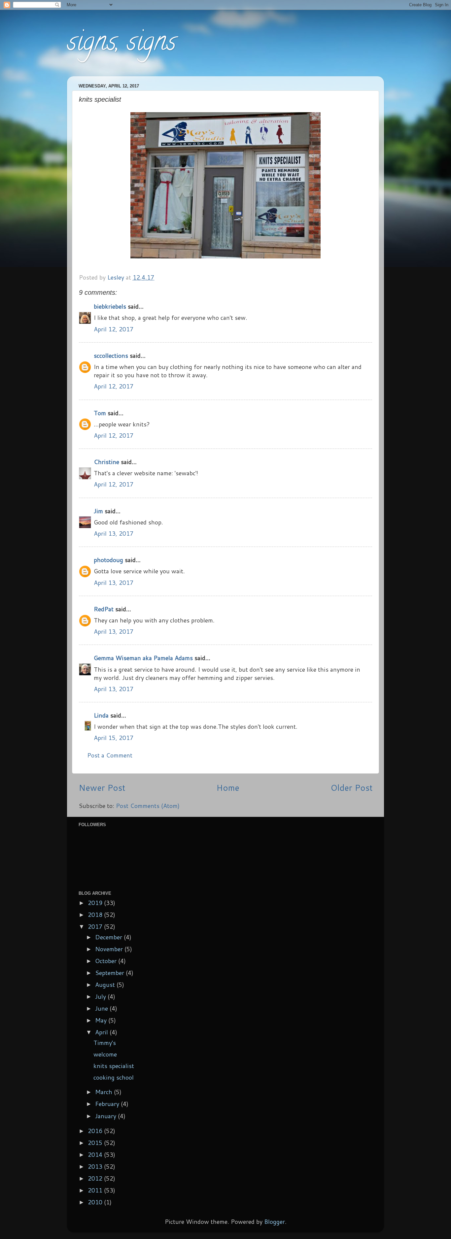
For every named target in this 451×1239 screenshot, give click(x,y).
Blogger (274, 1221)
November (109, 949)
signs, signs (121, 44)
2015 (96, 1142)
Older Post (351, 787)
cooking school (113, 1077)
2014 (96, 1154)
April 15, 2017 (113, 737)
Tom (100, 413)
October (106, 960)
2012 (96, 1178)
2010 (96, 1202)
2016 (96, 1130)
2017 (96, 926)
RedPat (104, 609)
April (102, 1032)
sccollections (111, 355)
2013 (96, 1166)
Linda (101, 715)
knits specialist (113, 1065)
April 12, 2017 (113, 329)
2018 (96, 914)
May (101, 1020)
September (110, 972)
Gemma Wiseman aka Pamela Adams (143, 657)
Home (227, 787)
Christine (106, 461)
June (102, 1008)
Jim (98, 511)
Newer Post (102, 787)
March (104, 1092)
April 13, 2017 (113, 533)
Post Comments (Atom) (148, 805)
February (108, 1103)
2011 (96, 1190)
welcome (105, 1054)
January (106, 1116)
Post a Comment (109, 755)
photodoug (108, 559)
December (109, 937)
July (101, 996)
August (106, 984)
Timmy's (104, 1042)
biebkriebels (110, 306)
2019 (96, 902)
